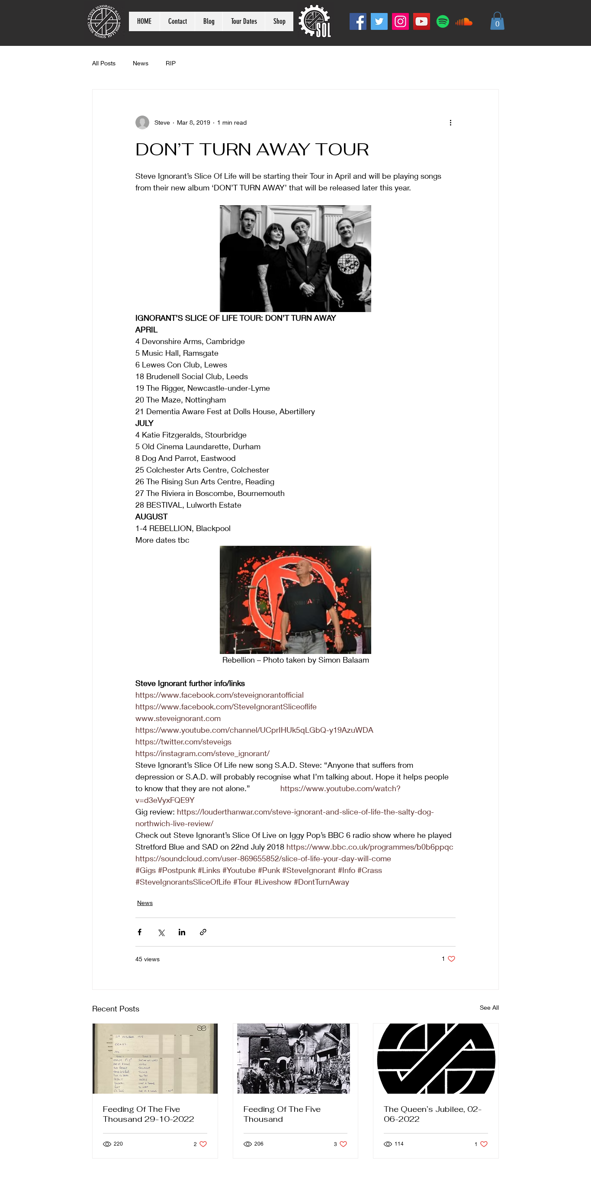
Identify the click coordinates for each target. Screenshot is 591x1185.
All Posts (104, 63)
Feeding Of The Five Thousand (282, 1114)
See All (489, 1007)
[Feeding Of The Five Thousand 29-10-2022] (155, 1059)
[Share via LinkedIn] (182, 932)
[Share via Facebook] (139, 932)
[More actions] (450, 122)
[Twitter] (379, 21)
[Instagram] (400, 21)
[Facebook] (358, 21)
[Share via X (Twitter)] (161, 932)
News (140, 63)
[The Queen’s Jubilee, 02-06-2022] (435, 1059)
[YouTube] (421, 21)
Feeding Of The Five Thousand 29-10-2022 (148, 1114)
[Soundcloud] (464, 21)
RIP (171, 63)
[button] (497, 21)
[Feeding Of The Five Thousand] (295, 1059)
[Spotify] (442, 21)
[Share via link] (203, 932)
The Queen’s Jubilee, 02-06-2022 (433, 1114)
